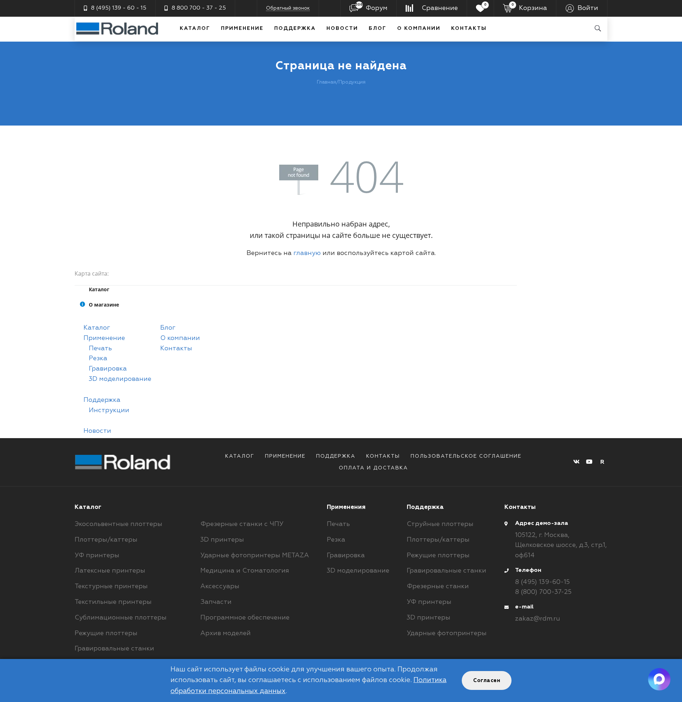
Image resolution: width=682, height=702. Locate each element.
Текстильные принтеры (113, 602)
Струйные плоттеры (440, 524)
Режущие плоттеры (106, 633)
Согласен (486, 680)
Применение (242, 28)
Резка (98, 358)
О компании (418, 28)
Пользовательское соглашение (466, 456)
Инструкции (109, 410)
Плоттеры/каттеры (106, 540)
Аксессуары (219, 586)
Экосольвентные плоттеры (118, 524)
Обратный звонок (288, 8)
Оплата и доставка (373, 468)
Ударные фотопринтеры (447, 633)
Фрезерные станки (438, 586)
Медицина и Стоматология (244, 571)
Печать (100, 348)
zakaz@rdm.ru (537, 619)
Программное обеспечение (244, 618)
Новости (342, 28)
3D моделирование (120, 379)
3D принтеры (222, 540)
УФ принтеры (97, 555)
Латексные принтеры (110, 571)
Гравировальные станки (114, 648)
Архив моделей (225, 633)
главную (307, 253)
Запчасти (216, 602)
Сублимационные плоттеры (121, 618)
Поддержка (295, 28)
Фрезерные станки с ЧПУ (241, 524)
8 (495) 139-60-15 (542, 582)
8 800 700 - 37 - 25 (199, 8)
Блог (377, 28)
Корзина (529, 7)
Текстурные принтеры (111, 586)
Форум (372, 7)
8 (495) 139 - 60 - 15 (118, 8)
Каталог (195, 28)
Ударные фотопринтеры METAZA (254, 555)
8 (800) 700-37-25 (543, 592)
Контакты (469, 28)
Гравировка (108, 369)
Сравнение (440, 8)
